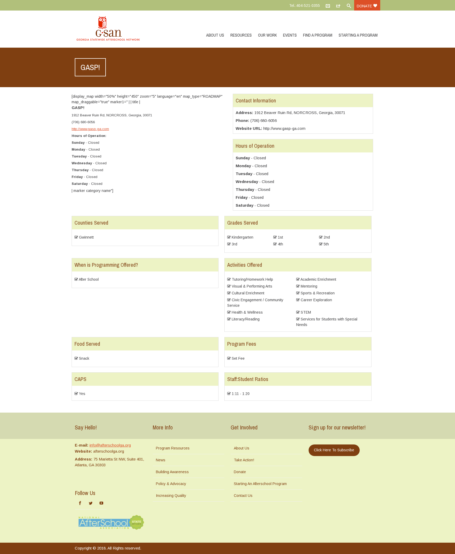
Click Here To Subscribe (334, 450)
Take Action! (244, 460)
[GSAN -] (114, 29)
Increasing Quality (171, 495)
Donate (365, 6)
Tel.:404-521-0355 (304, 5)
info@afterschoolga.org (110, 445)
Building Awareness (172, 472)
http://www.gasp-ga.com (90, 129)
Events (290, 35)
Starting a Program (358, 35)
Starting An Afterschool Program (260, 484)
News (160, 460)
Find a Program (317, 35)
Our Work (267, 35)
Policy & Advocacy (171, 484)
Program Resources (173, 448)
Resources (241, 35)
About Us (215, 35)
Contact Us (243, 495)
